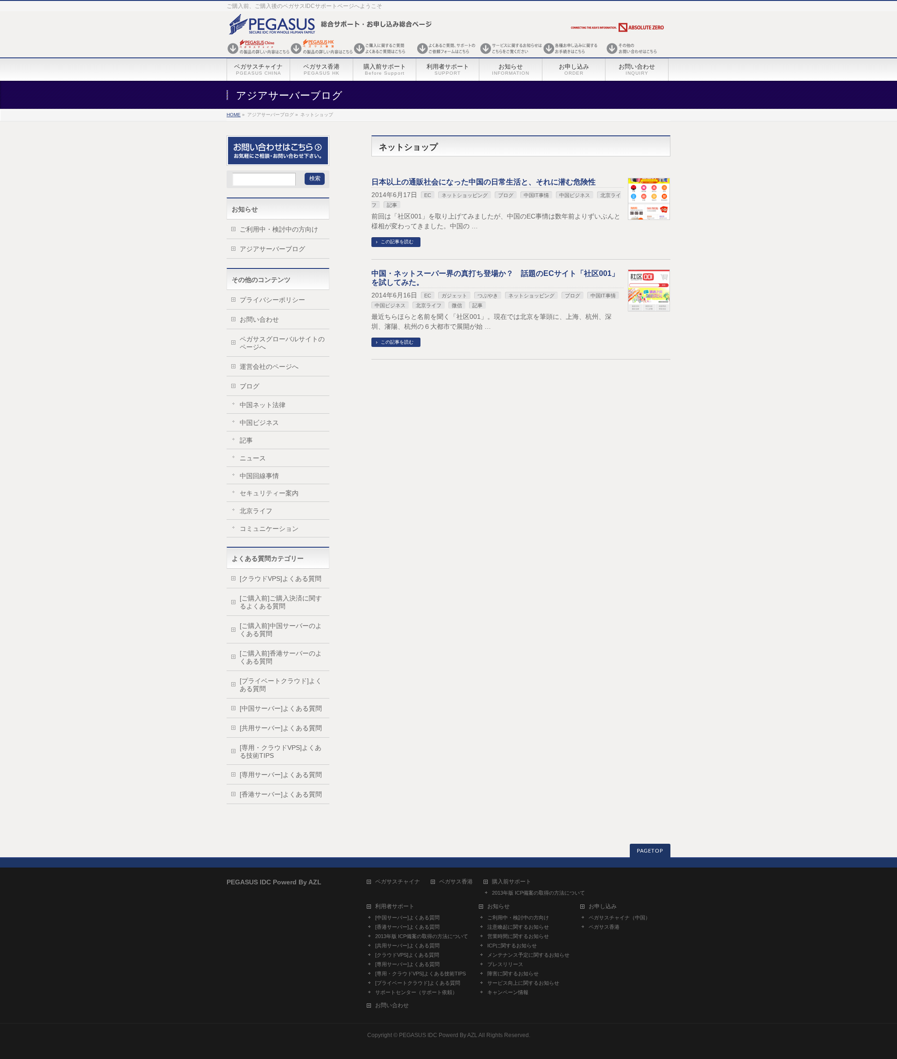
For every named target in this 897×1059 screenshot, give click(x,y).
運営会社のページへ (269, 366)
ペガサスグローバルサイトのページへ (282, 343)
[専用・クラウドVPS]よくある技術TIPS (280, 751)
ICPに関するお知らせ (512, 945)
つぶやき (487, 295)
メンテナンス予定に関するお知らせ (528, 955)
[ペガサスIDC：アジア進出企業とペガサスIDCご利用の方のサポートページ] (446, 55)
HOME (234, 114)
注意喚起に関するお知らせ (518, 927)
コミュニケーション (269, 528)
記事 (392, 205)
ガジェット (454, 295)
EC (427, 195)
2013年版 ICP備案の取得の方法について (538, 893)
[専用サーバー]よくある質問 (281, 774)
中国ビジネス (390, 305)
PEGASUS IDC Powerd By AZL (438, 1035)
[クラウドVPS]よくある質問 (280, 578)
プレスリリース (505, 964)
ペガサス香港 (456, 882)
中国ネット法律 (262, 405)
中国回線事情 (259, 476)
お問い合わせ (259, 319)
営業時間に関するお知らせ (518, 936)
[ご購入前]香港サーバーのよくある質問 (281, 657)
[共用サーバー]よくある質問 (281, 728)
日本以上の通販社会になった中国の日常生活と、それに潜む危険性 (483, 182)
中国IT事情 (536, 195)
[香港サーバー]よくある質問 (281, 794)
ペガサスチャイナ (397, 882)
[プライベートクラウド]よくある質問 (281, 684)
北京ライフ (428, 305)
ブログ (505, 195)
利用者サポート (394, 907)
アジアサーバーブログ (272, 249)
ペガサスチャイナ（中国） (619, 917)
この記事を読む (397, 241)
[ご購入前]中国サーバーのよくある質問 (281, 629)
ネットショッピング (464, 195)
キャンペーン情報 (507, 992)
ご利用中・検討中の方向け (279, 229)
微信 (457, 305)
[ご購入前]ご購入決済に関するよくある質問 (281, 602)
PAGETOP (650, 851)
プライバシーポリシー (272, 300)
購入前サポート (511, 882)
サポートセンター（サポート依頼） (416, 992)
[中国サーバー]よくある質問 (281, 708)
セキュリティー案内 (269, 493)
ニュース (253, 458)
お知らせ (498, 907)
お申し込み (603, 907)
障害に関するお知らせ (513, 973)
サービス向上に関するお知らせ (523, 983)
